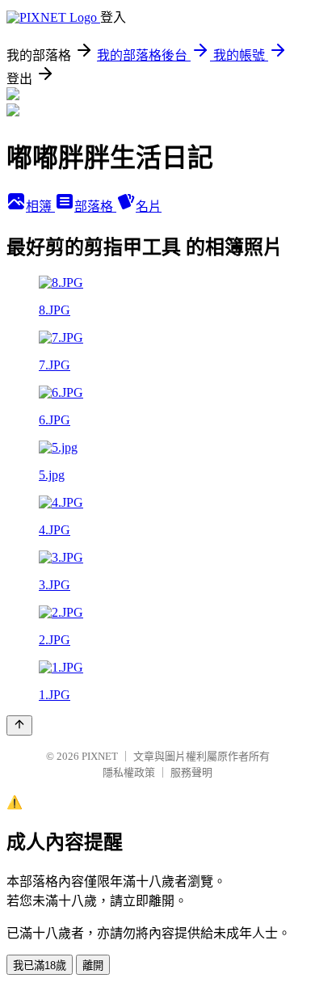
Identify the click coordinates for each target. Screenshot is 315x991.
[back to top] (19, 725)
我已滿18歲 (39, 965)
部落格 (95, 206)
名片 (149, 206)
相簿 (40, 206)
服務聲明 (191, 772)
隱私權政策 (129, 772)
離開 (92, 965)
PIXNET (100, 756)
